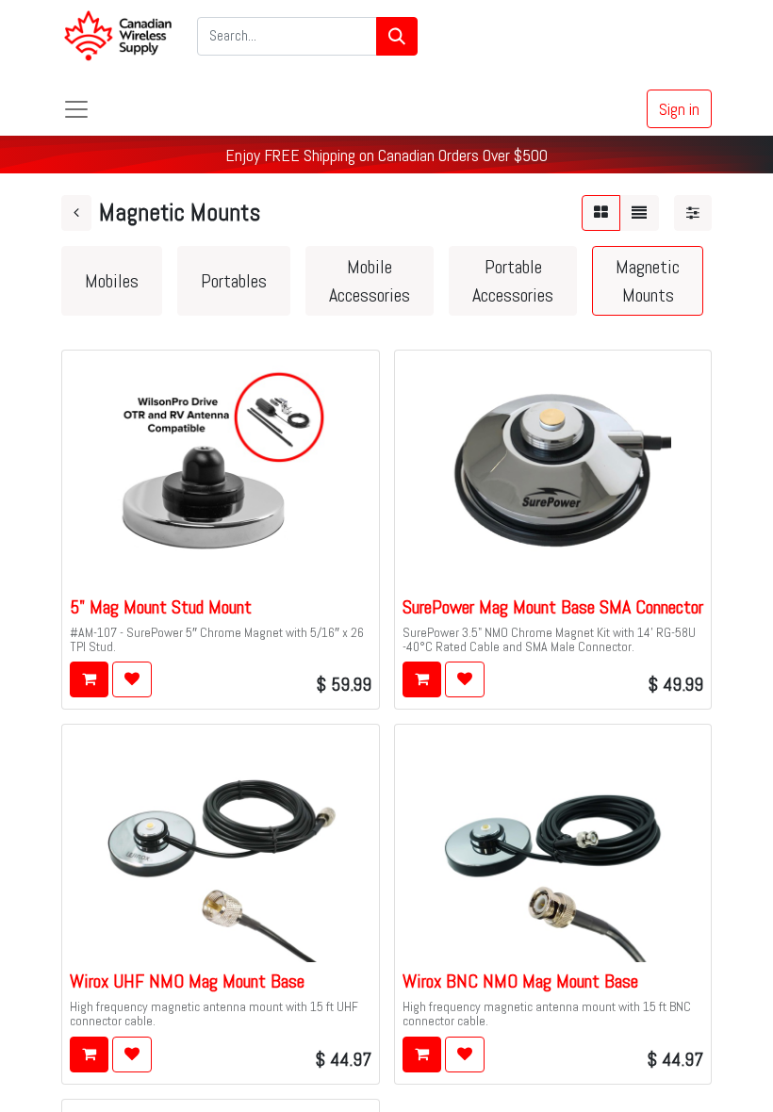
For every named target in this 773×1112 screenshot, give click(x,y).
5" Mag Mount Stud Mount (161, 607)
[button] (89, 679)
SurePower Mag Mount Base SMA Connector (553, 607)
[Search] (397, 36)
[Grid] (601, 213)
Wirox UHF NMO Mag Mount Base (187, 981)
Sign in (679, 109)
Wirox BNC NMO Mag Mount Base (520, 981)
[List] (639, 213)
